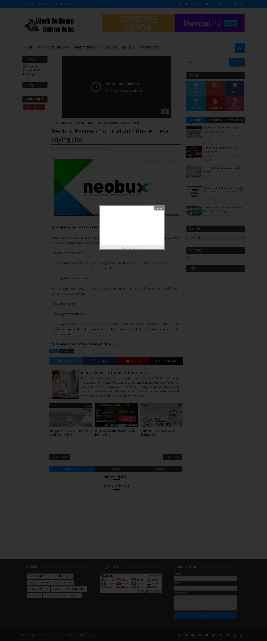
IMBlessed (136, 248)
